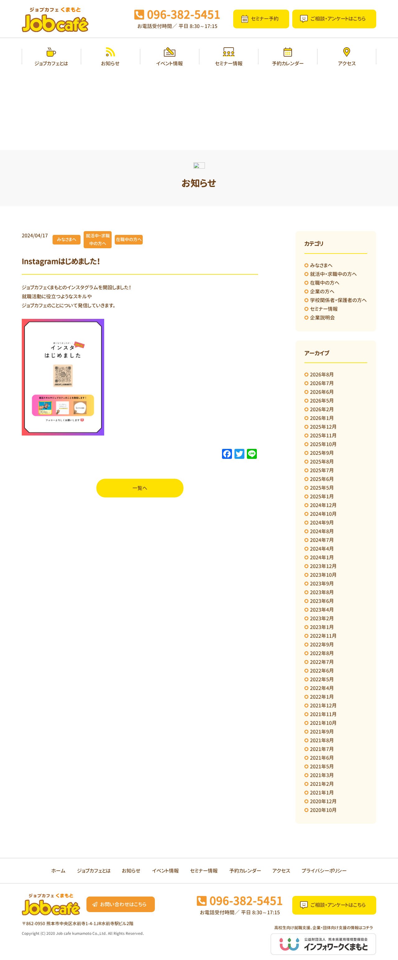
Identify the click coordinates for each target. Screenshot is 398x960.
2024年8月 (322, 531)
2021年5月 (322, 766)
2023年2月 (322, 618)
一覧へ (139, 488)
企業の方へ (322, 291)
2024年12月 (323, 505)
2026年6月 (322, 392)
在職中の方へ (325, 282)
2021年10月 (323, 723)
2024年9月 (322, 522)
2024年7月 (322, 540)
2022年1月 (322, 696)
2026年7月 (322, 383)
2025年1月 (322, 496)
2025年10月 (323, 444)
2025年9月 (322, 453)
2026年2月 (322, 409)
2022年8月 (322, 653)
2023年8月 (322, 592)
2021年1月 (322, 792)
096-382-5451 (183, 14)
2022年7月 (322, 662)
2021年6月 (322, 757)
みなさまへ (321, 265)
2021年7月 (322, 749)
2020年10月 (323, 810)
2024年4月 (322, 548)
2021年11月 (323, 714)
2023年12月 (323, 566)
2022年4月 (322, 688)
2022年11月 (323, 635)
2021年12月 (323, 705)
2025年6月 (322, 479)
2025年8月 (322, 461)
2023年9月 (322, 583)
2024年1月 (322, 557)
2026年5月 (322, 400)
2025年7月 (322, 470)
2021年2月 (322, 784)
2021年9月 (322, 731)
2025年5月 (322, 487)
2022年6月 (322, 670)
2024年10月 (323, 513)
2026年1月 (322, 418)
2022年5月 (322, 679)
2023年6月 (322, 601)
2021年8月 (322, 740)
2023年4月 (322, 609)
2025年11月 (323, 435)
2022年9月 (322, 644)
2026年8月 (322, 374)
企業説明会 (322, 317)
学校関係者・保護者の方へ (338, 300)
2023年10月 (323, 574)
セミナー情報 (324, 308)
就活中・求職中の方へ (333, 274)
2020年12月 (323, 801)
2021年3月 (322, 775)
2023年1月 (322, 627)
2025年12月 (323, 426)
